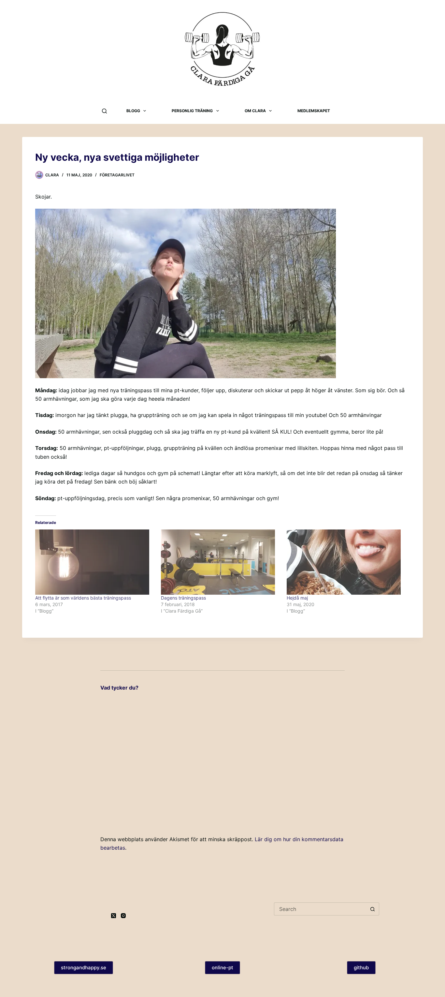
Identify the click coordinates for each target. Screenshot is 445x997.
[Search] (104, 111)
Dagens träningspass (183, 598)
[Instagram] (123, 915)
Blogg (133, 110)
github (361, 967)
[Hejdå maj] (346, 562)
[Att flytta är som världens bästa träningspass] (94, 562)
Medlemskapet (313, 110)
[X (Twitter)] (113, 915)
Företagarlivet (117, 174)
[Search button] (372, 908)
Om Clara (255, 110)
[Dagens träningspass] (220, 562)
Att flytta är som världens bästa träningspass (83, 598)
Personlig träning (192, 110)
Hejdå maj (297, 598)
